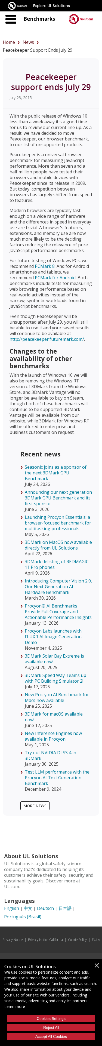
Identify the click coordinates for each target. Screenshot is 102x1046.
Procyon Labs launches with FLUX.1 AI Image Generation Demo (53, 636)
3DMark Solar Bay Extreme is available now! (54, 659)
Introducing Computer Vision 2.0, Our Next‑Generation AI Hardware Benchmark (58, 586)
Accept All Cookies (51, 1036)
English (11, 908)
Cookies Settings (51, 1018)
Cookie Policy (77, 939)
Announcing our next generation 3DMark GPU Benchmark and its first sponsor (58, 498)
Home (9, 42)
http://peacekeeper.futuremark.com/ (47, 339)
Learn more (14, 1006)
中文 (28, 908)
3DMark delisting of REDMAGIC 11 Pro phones (57, 564)
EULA (96, 939)
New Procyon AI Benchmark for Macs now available (57, 697)
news (28, 42)
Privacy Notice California (45, 939)
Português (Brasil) (22, 917)
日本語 (65, 908)
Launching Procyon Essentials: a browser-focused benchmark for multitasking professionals (58, 523)
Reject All (51, 1027)
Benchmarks (39, 18)
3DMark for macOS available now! (54, 717)
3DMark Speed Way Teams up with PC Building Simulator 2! (55, 678)
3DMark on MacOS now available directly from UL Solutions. (58, 545)
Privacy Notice (12, 939)
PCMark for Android (55, 278)
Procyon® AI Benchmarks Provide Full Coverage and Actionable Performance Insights (58, 611)
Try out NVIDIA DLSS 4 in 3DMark (50, 755)
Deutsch (45, 908)
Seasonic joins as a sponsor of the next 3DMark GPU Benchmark (55, 472)
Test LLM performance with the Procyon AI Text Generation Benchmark (57, 777)
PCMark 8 (45, 266)
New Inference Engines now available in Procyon (53, 736)
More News (35, 805)
